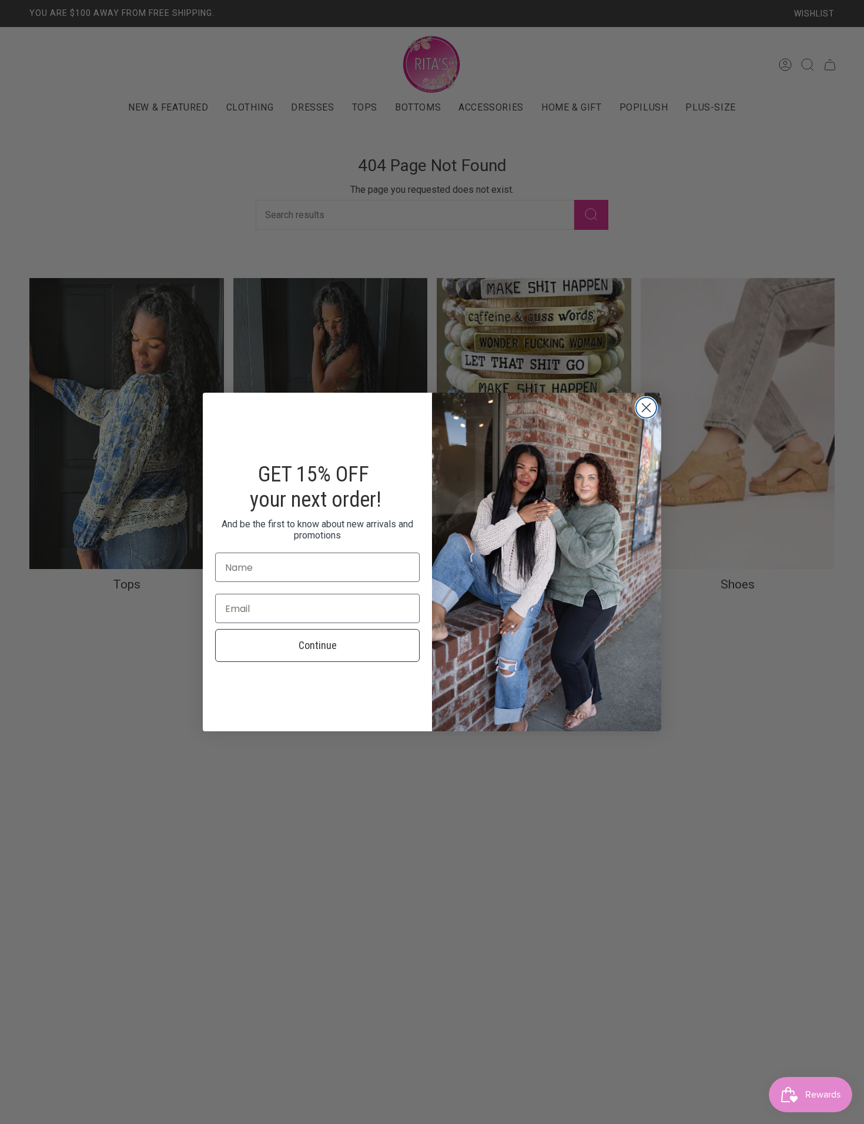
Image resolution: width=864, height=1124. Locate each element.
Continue (318, 645)
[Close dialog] (646, 407)
